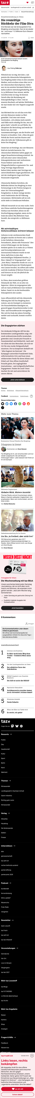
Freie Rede (5, 907)
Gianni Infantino (6, 795)
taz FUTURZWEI (6, 991)
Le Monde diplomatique (9, 996)
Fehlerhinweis (24, 396)
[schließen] (32, 1056)
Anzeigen (4, 1029)
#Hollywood (10, 390)
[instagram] (21, 727)
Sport (3, 758)
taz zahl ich (5, 861)
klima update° (6, 898)
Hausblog (4, 823)
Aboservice (5, 1047)
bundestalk (5, 889)
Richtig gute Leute (7, 800)
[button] (32, 2)
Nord (3, 768)
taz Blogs (4, 987)
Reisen (3, 1015)
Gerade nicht (25, 1055)
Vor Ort (3, 958)
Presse (3, 837)
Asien (16, 11)
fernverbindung (6, 893)
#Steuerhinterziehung (21, 390)
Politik (11, 11)
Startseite (4, 11)
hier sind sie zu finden (10, 637)
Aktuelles (4, 819)
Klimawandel (5, 786)
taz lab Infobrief (6, 940)
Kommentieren (14, 396)
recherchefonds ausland (9, 865)
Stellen (3, 833)
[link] (5, 7)
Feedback (4, 1043)
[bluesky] (16, 727)
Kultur (3, 754)
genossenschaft (6, 856)
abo (2, 851)
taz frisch (4, 930)
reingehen (4, 912)
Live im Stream (6, 963)
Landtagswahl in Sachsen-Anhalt (12, 791)
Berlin (3, 763)
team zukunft (5, 926)
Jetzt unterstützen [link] (17, 380)
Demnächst (5, 954)
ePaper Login (5, 1052)
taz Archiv (4, 1001)
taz (5, 721)
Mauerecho (5, 902)
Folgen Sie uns (5, 726)
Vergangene (5, 968)
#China (3, 390)
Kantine (3, 1020)
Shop (3, 1024)
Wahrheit (4, 772)
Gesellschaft (5, 749)
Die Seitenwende (7, 828)
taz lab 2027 (5, 972)
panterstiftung (6, 870)
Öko (2, 744)
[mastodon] (12, 727)
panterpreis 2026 (7, 874)
